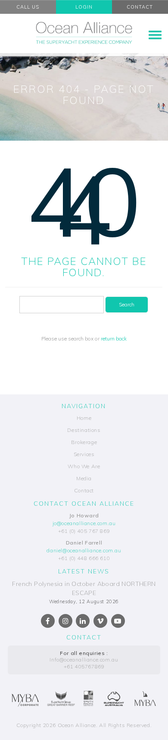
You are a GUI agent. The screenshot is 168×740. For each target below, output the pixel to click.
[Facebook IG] (65, 621)
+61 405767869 (84, 666)
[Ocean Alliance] (84, 32)
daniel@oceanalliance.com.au (84, 550)
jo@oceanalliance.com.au (84, 523)
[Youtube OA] (118, 621)
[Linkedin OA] (83, 621)
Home (84, 418)
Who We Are (84, 466)
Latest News (83, 571)
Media (84, 478)
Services (84, 454)
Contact (84, 490)
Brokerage (84, 442)
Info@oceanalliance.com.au (84, 659)
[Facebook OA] (48, 621)
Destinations (83, 430)
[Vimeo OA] (100, 621)
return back (114, 338)
